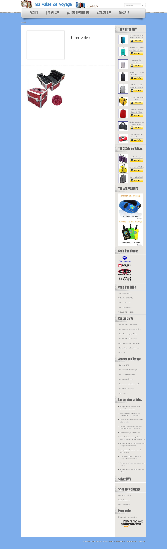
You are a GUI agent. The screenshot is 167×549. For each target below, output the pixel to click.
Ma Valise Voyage (89, 541)
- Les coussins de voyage (126, 388)
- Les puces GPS (123, 365)
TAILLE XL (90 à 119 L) (126, 307)
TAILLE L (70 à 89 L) (125, 302)
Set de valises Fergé (136, 177)
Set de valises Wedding (136, 167)
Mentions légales (131, 541)
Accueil (23, 22)
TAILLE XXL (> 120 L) (126, 312)
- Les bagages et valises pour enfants (129, 329)
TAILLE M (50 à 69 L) (125, 298)
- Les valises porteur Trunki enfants (129, 343)
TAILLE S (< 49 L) (124, 293)
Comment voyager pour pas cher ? (130, 432)
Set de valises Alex (136, 157)
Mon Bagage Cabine (124, 495)
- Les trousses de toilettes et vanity (128, 384)
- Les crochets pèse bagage (126, 374)
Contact (111, 541)
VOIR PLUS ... (123, 352)
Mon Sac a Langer (124, 504)
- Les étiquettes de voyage (126, 379)
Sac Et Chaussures (124, 500)
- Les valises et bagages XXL (127, 334)
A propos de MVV (119, 541)
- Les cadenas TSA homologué (127, 370)
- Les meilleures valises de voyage (128, 348)
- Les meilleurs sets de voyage (127, 338)
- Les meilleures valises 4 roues (128, 324)
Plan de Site (141, 541)
